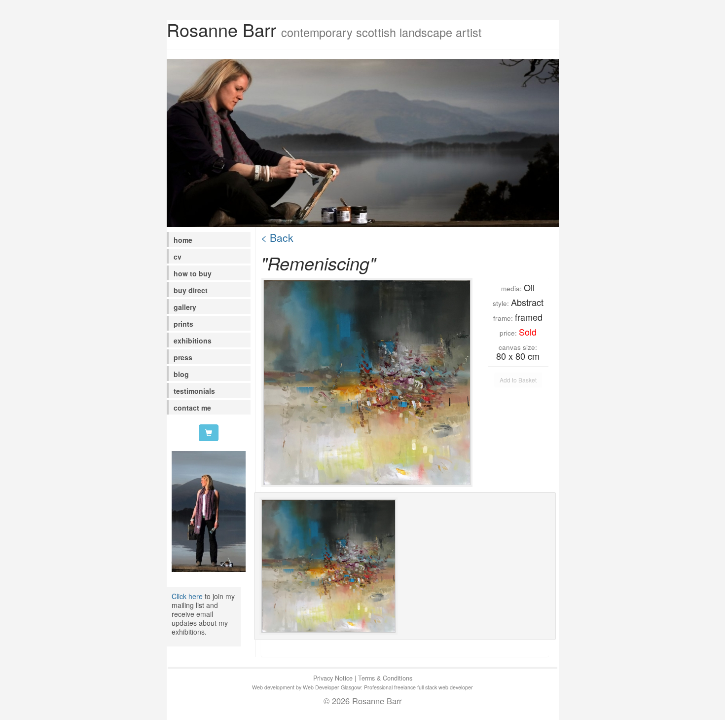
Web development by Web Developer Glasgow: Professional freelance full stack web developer (362, 687)
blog (181, 374)
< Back (277, 237)
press (183, 357)
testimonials (194, 391)
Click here (187, 596)
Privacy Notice (333, 678)
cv (177, 257)
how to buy (193, 273)
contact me (192, 408)
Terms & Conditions (385, 678)
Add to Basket (518, 380)
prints (183, 324)
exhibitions (193, 340)
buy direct (191, 290)
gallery (185, 307)
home (183, 240)
